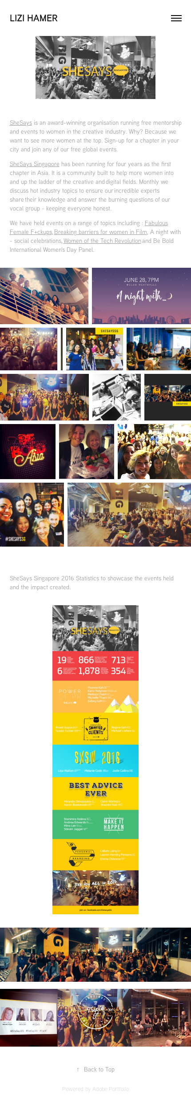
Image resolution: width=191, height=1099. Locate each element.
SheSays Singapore (35, 164)
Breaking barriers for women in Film (100, 232)
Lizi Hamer (34, 18)
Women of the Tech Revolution (102, 241)
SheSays (21, 123)
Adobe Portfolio (110, 1088)
